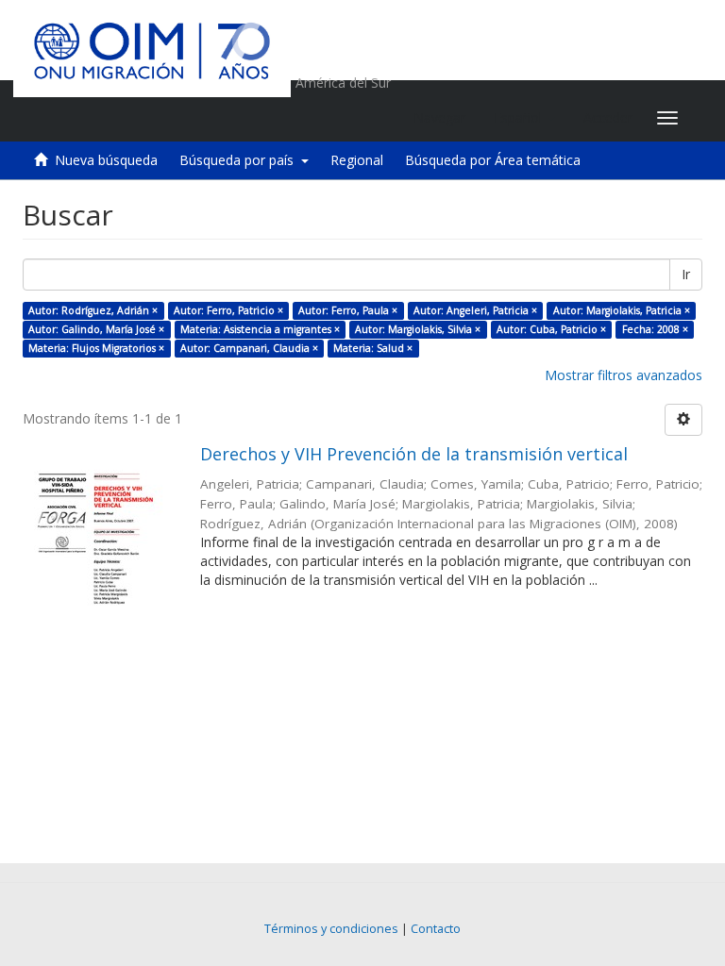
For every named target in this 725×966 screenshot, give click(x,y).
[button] (524, 118)
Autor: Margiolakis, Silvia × (418, 329)
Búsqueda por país (240, 160)
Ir (686, 274)
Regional (356, 160)
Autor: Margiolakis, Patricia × (621, 310)
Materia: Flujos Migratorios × (96, 348)
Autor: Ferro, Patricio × (228, 310)
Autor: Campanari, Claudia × (249, 348)
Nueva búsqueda (106, 160)
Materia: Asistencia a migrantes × (260, 329)
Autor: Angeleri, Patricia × (475, 310)
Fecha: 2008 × (655, 329)
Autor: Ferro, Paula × (347, 310)
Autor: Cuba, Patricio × (551, 329)
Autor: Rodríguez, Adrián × (93, 310)
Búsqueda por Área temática (493, 160)
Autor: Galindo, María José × (96, 329)
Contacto (436, 929)
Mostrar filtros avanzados (623, 375)
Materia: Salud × (373, 348)
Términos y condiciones (331, 929)
